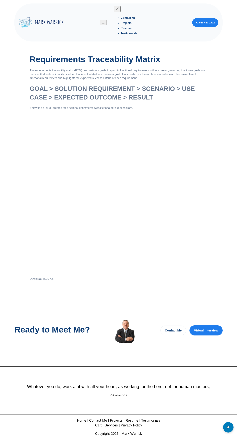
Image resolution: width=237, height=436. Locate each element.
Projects (116, 420)
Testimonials (150, 420)
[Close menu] (117, 9)
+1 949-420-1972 (205, 22)
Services (111, 425)
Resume (131, 420)
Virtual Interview (206, 330)
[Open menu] (103, 22)
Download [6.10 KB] (42, 278)
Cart (98, 425)
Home (81, 420)
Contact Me (173, 330)
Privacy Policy (131, 425)
